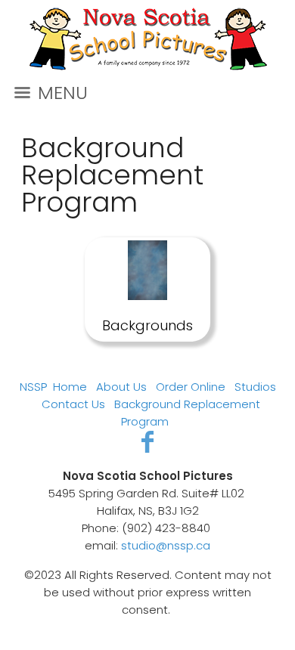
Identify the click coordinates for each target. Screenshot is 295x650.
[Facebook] (148, 442)
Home (70, 387)
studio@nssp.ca (165, 545)
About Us (121, 387)
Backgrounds (147, 325)
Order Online (190, 387)
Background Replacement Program (112, 174)
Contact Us (73, 404)
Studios (255, 387)
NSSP (33, 387)
